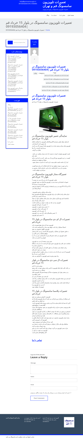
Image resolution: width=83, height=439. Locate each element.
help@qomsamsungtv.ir (28, 1)
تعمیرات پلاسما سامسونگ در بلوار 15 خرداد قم (57, 83)
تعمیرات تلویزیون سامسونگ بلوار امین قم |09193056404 (15, 125)
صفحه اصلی (71, 15)
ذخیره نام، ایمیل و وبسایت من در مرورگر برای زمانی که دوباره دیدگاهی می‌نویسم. (50, 393)
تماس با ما (62, 15)
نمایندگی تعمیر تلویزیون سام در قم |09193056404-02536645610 (15, 89)
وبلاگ (47, 15)
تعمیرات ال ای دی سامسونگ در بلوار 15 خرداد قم (56, 75)
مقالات (35, 73)
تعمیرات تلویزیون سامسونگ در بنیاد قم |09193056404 (15, 109)
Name (32, 376)
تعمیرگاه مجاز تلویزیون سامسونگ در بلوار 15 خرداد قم (55, 86)
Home (48, 30)
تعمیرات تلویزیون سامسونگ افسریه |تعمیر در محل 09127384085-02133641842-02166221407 (15, 68)
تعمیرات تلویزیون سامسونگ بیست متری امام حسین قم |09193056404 (15, 137)
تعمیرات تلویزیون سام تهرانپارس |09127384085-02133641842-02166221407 (15, 76)
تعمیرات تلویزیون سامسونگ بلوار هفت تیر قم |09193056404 (15, 114)
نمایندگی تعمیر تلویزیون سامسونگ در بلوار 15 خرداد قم (55, 90)
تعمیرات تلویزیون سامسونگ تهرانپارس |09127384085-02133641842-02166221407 (15, 83)
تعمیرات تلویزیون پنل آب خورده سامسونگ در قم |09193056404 (14, 120)
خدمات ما (54, 15)
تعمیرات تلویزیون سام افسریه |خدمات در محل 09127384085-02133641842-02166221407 (14, 59)
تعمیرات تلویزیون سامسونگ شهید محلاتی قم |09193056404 (15, 131)
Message (33, 363)
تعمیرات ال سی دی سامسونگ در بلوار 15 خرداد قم (56, 79)
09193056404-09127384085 (28, 4)
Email (32, 384)
